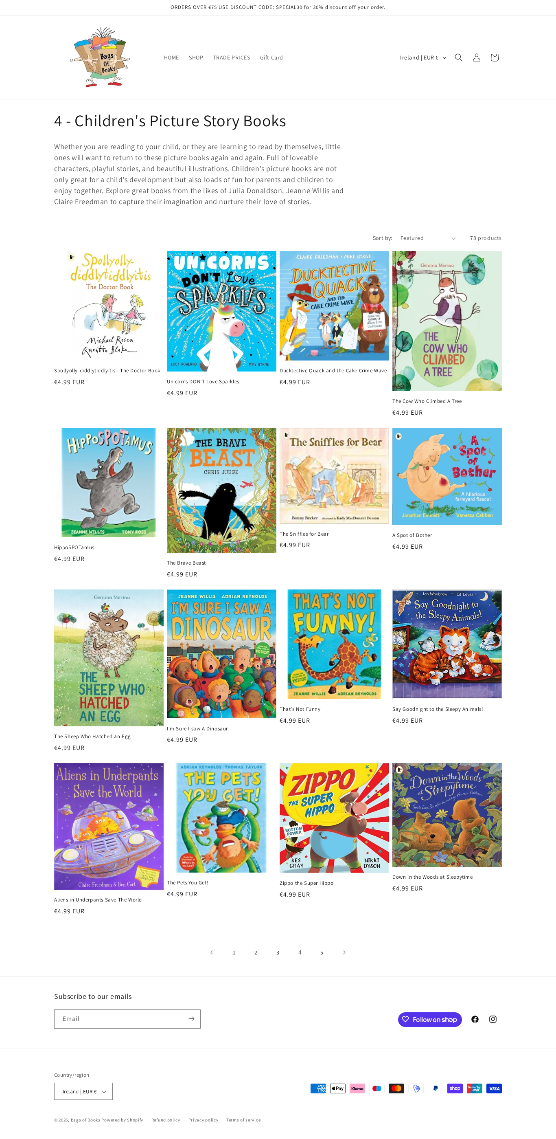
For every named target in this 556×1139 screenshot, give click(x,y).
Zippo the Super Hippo (307, 883)
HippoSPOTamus (74, 547)
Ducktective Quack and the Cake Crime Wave (333, 370)
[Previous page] (212, 952)
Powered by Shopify (122, 1120)
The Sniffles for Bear (304, 534)
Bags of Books (86, 1120)
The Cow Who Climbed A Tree (427, 401)
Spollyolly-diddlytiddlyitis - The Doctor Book (107, 370)
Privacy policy (203, 1120)
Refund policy (165, 1120)
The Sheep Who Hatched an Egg (92, 736)
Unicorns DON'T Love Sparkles (203, 381)
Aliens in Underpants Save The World (98, 900)
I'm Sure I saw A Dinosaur (197, 729)
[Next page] (344, 952)
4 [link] (300, 952)
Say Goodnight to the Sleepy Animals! (438, 709)
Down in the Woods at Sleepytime (432, 877)
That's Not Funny (300, 709)
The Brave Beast (186, 563)
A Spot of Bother (412, 535)
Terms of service (243, 1120)
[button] (459, 57)
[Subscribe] (191, 1018)
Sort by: (382, 238)
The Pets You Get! (187, 883)
